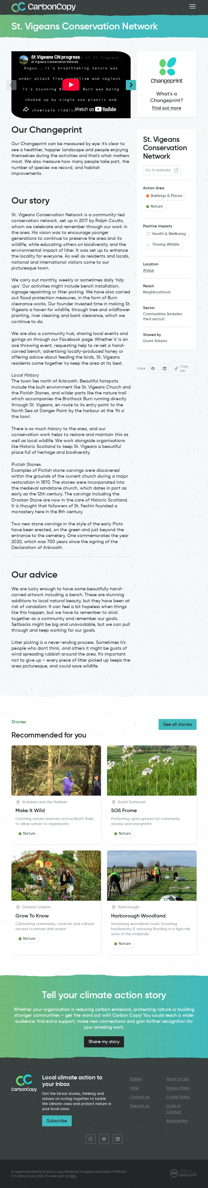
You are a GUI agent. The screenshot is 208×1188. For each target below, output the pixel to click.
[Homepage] (43, 7)
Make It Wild (30, 810)
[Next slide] (131, 85)
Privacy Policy (178, 1088)
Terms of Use (177, 1079)
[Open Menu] (192, 6)
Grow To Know (32, 916)
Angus (148, 270)
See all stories (177, 724)
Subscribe (57, 1121)
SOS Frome (124, 810)
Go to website (158, 170)
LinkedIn (118, 1139)
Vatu (73, 1176)
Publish (136, 1079)
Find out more (166, 108)
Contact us (139, 1097)
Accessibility (177, 1120)
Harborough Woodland (138, 916)
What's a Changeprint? (166, 97)
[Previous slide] (11, 85)
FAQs (134, 1088)
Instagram (90, 1139)
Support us (139, 1105)
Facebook (104, 1139)
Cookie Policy (178, 1097)
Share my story (104, 1041)
